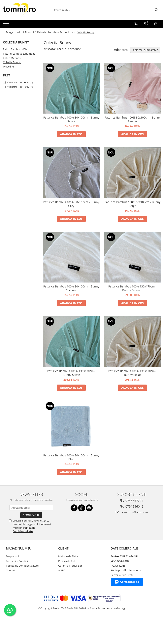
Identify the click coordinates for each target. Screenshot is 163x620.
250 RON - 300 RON (18, 87)
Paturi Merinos (11, 58)
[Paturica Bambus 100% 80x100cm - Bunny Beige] (132, 172)
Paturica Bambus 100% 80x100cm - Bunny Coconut (71, 288)
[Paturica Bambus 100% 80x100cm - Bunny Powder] (132, 88)
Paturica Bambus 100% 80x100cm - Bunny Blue (71, 457)
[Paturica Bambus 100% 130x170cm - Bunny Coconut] (132, 257)
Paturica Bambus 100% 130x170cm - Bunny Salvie (71, 373)
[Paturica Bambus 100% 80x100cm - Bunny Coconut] (71, 257)
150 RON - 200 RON (18, 82)
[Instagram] (89, 507)
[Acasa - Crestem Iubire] (23, 10)
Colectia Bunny (12, 62)
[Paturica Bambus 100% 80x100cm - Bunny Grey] (71, 172)
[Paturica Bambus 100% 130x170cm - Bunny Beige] (132, 341)
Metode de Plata (68, 556)
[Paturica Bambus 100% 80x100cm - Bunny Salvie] (71, 88)
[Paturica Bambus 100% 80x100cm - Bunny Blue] (71, 426)
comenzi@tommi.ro (134, 512)
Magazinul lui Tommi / (21, 32)
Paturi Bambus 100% (15, 49)
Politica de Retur (68, 561)
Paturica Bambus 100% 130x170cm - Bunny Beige (132, 373)
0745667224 (134, 501)
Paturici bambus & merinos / (56, 32)
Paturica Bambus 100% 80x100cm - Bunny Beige (132, 204)
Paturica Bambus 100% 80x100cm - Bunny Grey (71, 204)
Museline (8, 66)
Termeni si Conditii (17, 561)
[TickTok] (81, 507)
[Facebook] (74, 507)
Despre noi (12, 556)
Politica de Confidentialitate (24, 529)
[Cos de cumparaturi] (155, 24)
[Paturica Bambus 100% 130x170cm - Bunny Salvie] (71, 341)
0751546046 (134, 506)
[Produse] (6, 25)
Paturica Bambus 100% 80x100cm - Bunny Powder (132, 119)
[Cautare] (156, 10)
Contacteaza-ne (129, 581)
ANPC (61, 570)
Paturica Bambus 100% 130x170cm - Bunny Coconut (132, 288)
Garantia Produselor (70, 565)
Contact (10, 570)
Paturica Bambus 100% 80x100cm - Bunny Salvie (71, 119)
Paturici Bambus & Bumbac (19, 53)
